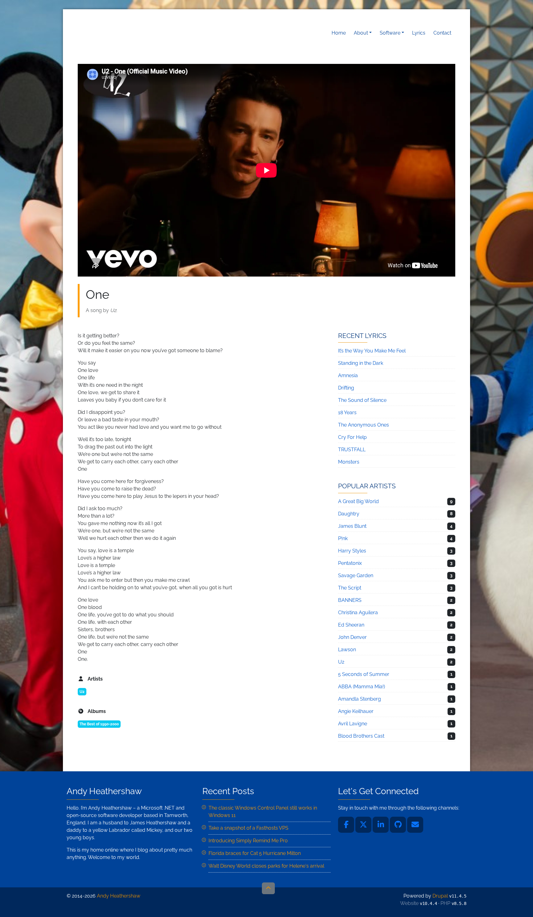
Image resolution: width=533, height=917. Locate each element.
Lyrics (418, 33)
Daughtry (348, 514)
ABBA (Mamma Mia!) (361, 687)
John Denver (352, 637)
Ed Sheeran (351, 625)
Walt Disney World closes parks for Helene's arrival (266, 866)
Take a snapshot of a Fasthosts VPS (248, 828)
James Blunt (352, 526)
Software (390, 33)
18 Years (347, 412)
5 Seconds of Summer (363, 674)
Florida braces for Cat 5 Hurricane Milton (255, 853)
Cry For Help (352, 437)
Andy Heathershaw (116, 33)
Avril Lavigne (352, 724)
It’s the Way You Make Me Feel (372, 351)
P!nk (343, 538)
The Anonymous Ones (363, 425)
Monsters (348, 462)
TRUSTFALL (352, 449)
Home (339, 33)
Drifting (346, 388)
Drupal (440, 896)
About (361, 33)
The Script (349, 588)
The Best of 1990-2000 (99, 724)
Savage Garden (355, 575)
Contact (442, 33)
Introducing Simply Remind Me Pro (248, 841)
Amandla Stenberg (359, 699)
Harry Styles (352, 551)
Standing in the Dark (360, 363)
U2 (82, 692)
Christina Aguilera (358, 612)
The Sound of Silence (362, 400)
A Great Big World (358, 501)
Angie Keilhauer (356, 711)
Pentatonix (350, 563)
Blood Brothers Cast (361, 736)
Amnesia (348, 375)
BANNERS (350, 600)
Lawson (347, 649)
